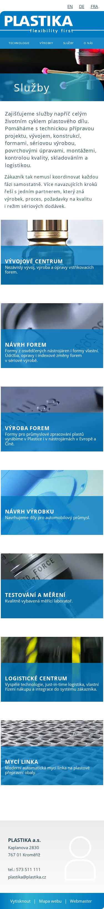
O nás (88, 43)
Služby (68, 43)
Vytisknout (20, 901)
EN (70, 6)
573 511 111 (28, 869)
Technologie (19, 43)
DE (81, 6)
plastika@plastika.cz (27, 877)
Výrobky (46, 43)
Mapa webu (50, 901)
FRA (94, 6)
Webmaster (81, 901)
